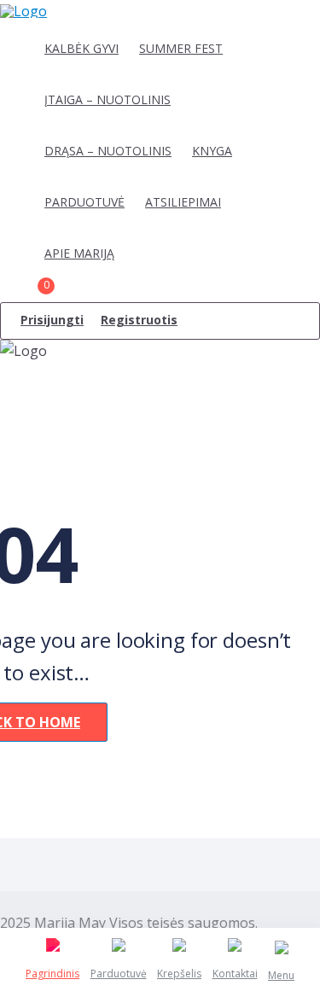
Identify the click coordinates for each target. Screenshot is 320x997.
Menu (281, 975)
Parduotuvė (84, 202)
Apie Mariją (79, 253)
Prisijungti (52, 320)
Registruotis (139, 320)
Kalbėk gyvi (81, 48)
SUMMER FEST (181, 48)
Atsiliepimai (183, 202)
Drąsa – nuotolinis (108, 151)
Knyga (212, 151)
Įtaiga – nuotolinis (107, 99)
